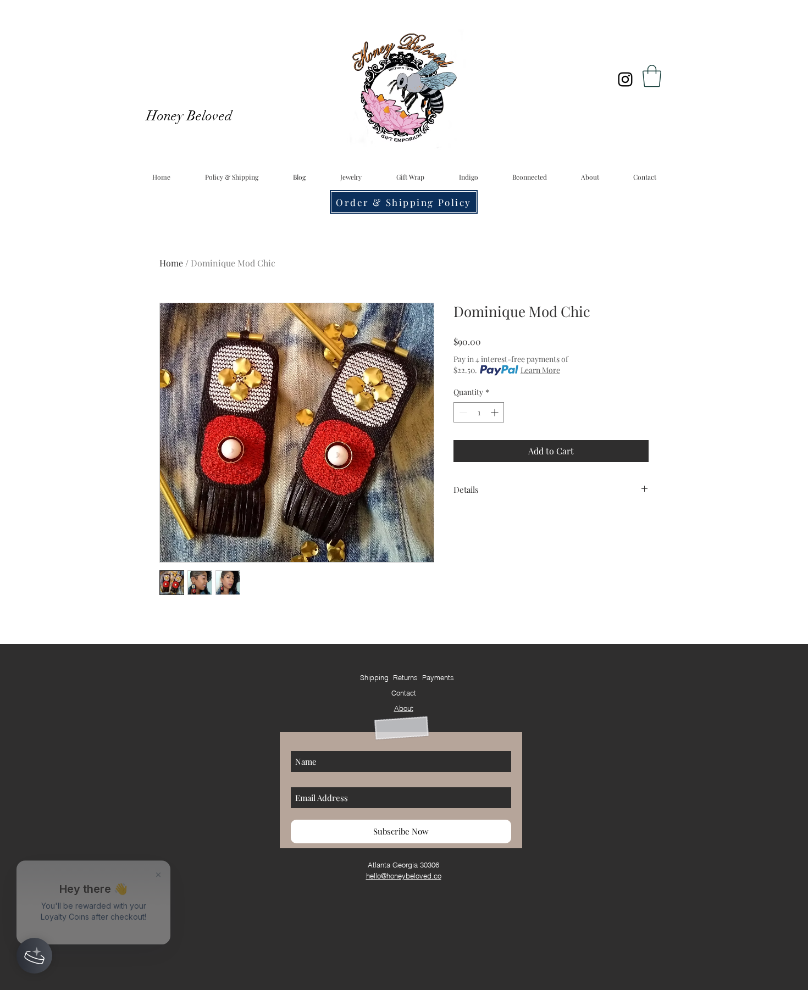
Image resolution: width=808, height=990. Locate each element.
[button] (652, 76)
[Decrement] (462, 412)
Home (171, 263)
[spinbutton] (479, 412)
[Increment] (495, 412)
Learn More (540, 370)
